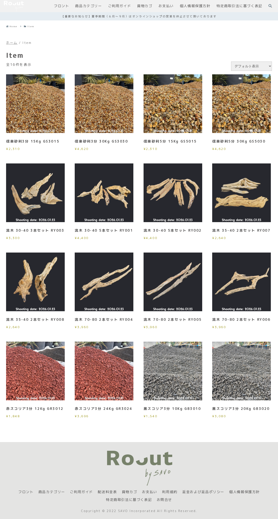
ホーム (12, 42)
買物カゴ (129, 492)
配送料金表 (107, 492)
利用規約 (169, 492)
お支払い (149, 492)
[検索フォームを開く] (270, 6)
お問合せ (164, 500)
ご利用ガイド (81, 492)
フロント (25, 492)
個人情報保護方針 (244, 492)
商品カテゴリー (51, 492)
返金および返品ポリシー (203, 492)
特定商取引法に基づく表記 (129, 500)
